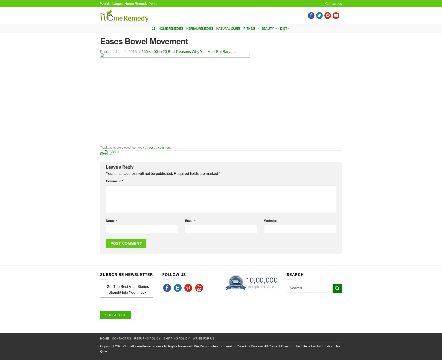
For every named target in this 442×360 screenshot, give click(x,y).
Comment (114, 181)
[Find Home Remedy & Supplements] (124, 15)
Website (270, 220)
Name (111, 220)
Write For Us (203, 338)
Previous (109, 152)
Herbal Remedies (199, 28)
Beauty (268, 28)
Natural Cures (228, 28)
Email (190, 220)
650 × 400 (150, 52)
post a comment (160, 147)
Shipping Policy (177, 338)
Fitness (250, 28)
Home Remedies (171, 28)
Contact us (333, 3)
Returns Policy (147, 338)
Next (106, 154)
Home (104, 338)
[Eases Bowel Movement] (175, 99)
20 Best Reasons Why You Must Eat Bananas (200, 52)
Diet (283, 28)
